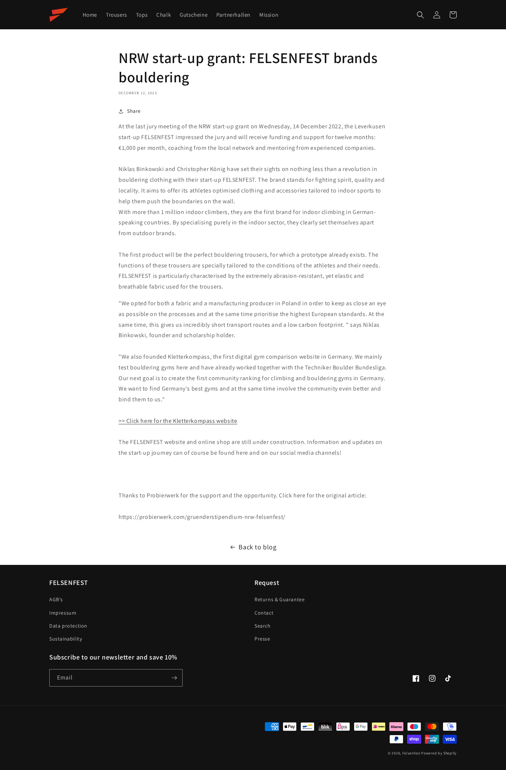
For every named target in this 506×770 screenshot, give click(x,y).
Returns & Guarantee (279, 599)
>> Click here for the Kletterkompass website (178, 421)
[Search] (420, 15)
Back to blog (257, 547)
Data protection (68, 625)
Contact (263, 612)
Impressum (62, 612)
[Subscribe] (174, 678)
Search (262, 625)
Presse (262, 638)
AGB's (56, 599)
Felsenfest (411, 753)
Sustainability (65, 638)
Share (134, 111)
